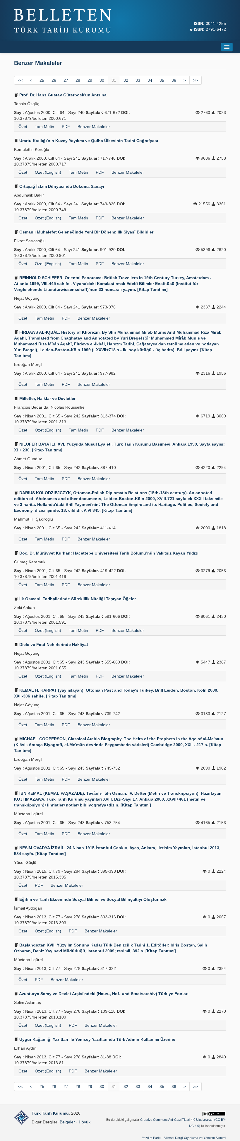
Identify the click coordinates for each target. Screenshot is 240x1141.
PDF (66, 126)
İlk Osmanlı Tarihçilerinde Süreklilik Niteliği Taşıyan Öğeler (77, 598)
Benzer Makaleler (94, 126)
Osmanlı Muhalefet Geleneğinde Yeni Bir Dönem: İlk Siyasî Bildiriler (85, 232)
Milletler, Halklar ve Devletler (47, 398)
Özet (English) (48, 172)
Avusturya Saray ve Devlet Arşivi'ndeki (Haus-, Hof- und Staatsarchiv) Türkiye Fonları (103, 993)
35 (162, 80)
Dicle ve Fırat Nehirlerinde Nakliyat (53, 644)
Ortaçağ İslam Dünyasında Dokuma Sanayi (61, 186)
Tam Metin (44, 126)
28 (78, 80)
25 (42, 80)
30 (102, 80)
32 (126, 80)
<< (20, 80)
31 (114, 80)
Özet (22, 126)
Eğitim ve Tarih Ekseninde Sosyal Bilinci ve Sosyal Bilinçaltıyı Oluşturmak (92, 899)
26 (54, 80)
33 (138, 80)
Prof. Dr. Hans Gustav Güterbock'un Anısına (62, 95)
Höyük (84, 1122)
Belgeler (67, 1122)
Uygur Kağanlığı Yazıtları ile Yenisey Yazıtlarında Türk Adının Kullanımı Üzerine (96, 1039)
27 (66, 80)
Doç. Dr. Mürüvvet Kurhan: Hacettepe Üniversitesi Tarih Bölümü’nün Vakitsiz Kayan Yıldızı (108, 553)
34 (150, 80)
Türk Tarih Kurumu (50, 1113)
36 (174, 80)
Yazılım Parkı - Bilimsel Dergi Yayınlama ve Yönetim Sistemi (184, 1138)
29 (90, 80)
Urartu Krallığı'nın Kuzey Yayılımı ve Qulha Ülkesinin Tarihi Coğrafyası (88, 140)
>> (195, 80)
